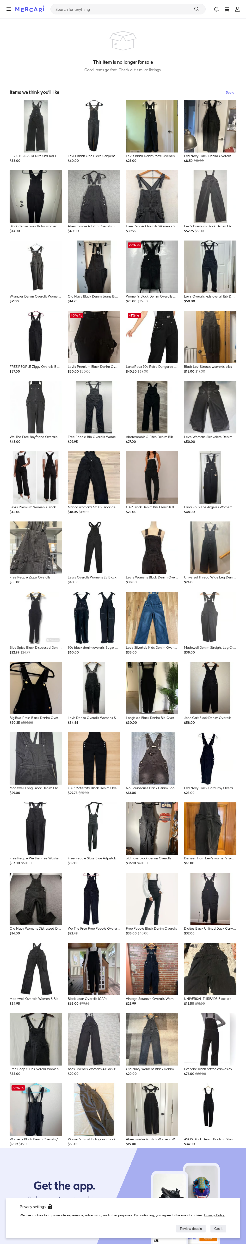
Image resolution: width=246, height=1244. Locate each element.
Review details (189, 1228)
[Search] (197, 9)
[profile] (237, 9)
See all (231, 92)
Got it (218, 1228)
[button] (216, 9)
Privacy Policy (214, 1215)
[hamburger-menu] (8, 9)
